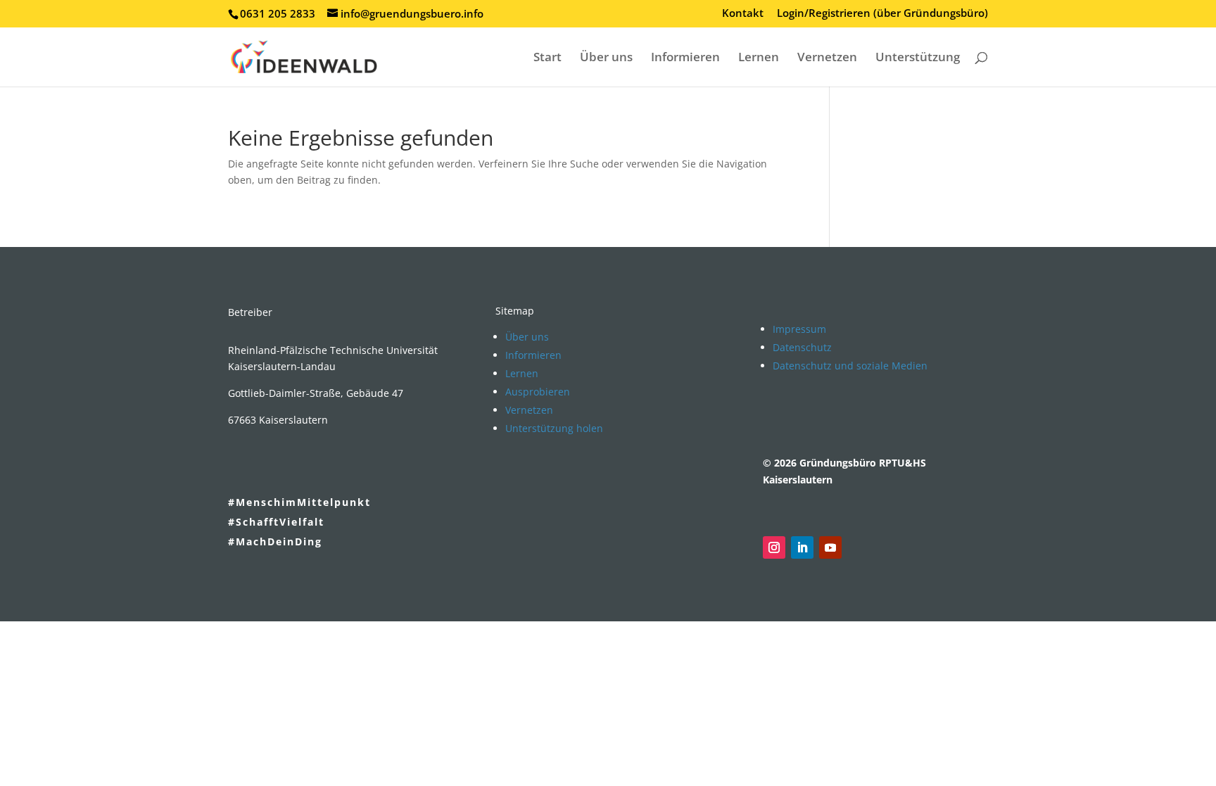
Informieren (685, 58)
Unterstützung (917, 58)
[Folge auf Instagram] (774, 547)
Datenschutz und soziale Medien (850, 365)
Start (547, 58)
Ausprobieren (537, 391)
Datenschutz (802, 347)
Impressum (799, 329)
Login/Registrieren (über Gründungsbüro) (882, 14)
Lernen (758, 58)
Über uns (606, 58)
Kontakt (743, 14)
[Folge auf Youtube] (830, 547)
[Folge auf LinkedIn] (802, 547)
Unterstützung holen (554, 428)
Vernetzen (827, 58)
